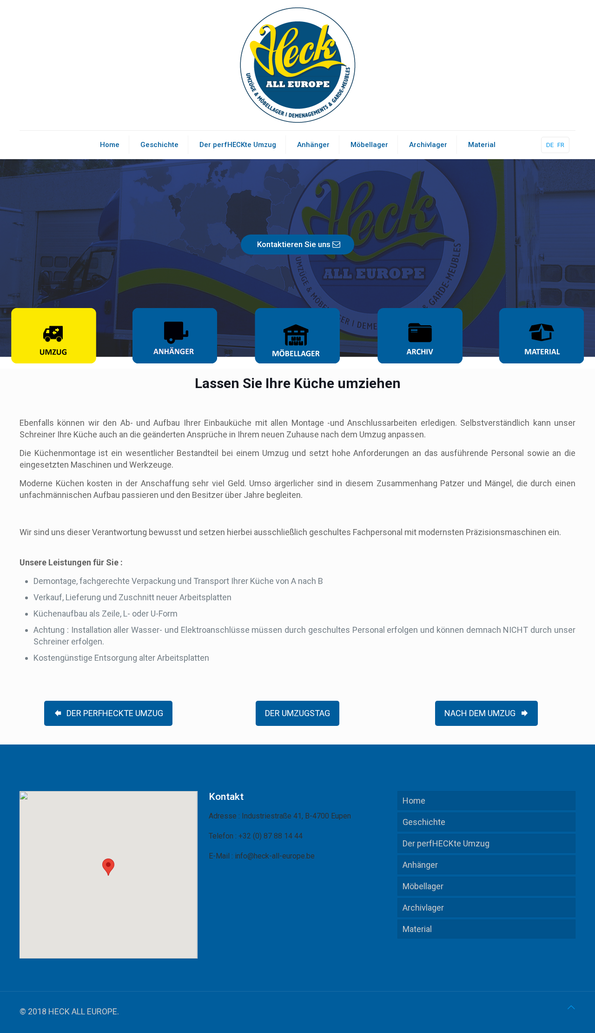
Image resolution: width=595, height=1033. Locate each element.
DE (550, 144)
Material (417, 929)
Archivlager (423, 907)
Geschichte (424, 822)
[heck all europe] (297, 65)
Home (414, 800)
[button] (108, 867)
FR (560, 144)
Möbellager (423, 886)
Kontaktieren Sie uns (294, 244)
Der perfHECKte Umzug (446, 843)
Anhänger (420, 865)
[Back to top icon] (571, 1007)
